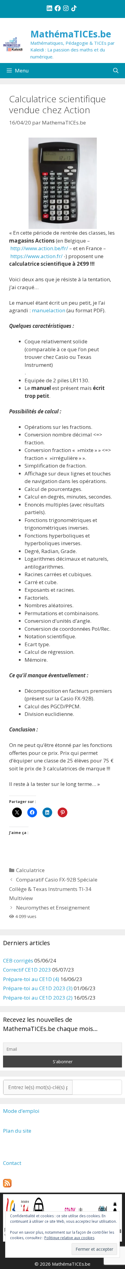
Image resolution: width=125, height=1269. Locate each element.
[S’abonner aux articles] (7, 1185)
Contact (12, 1162)
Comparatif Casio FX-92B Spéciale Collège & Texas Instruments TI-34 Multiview (53, 889)
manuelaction (48, 310)
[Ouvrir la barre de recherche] (115, 70)
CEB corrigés (18, 960)
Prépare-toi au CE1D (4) (31, 979)
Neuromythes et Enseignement (53, 907)
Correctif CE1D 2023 (27, 969)
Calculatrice (30, 870)
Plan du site (17, 1130)
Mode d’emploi (21, 1110)
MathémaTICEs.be (70, 34)
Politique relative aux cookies (69, 1237)
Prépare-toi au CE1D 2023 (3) (38, 988)
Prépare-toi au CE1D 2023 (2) (38, 997)
